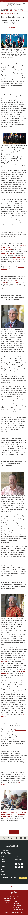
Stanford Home (7, 896)
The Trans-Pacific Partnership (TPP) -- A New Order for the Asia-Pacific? (14, 814)
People (2, 864)
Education (3, 861)
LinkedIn (19, 867)
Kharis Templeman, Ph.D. (14, 27)
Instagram (16, 867)
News (2, 868)
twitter (4, 838)
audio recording (16, 259)
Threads (22, 867)
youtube (20, 838)
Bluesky (19, 864)
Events (2, 869)
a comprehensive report (19, 257)
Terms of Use (16, 897)
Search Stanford (7, 900)
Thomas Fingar (16, 280)
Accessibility (16, 907)
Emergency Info (7, 902)
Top (16, 886)
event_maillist (25, 838)
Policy (2, 863)
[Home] (11, 4)
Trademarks (16, 903)
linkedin (12, 838)
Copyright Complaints (18, 909)
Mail (16, 864)
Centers (3, 866)
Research (3, 859)
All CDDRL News (5, 13)
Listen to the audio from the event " (11, 812)
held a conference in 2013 (8, 253)
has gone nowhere (20, 730)
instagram (8, 838)
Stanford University (6, 1)
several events (22, 245)
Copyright (15, 901)
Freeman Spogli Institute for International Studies (13, 10)
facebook (16, 838)
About (2, 871)
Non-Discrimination (18, 905)
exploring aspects (6, 247)
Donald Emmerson (15, 282)
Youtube (22, 864)
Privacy (15, 899)
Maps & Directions (8, 898)
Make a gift (23, 877)
